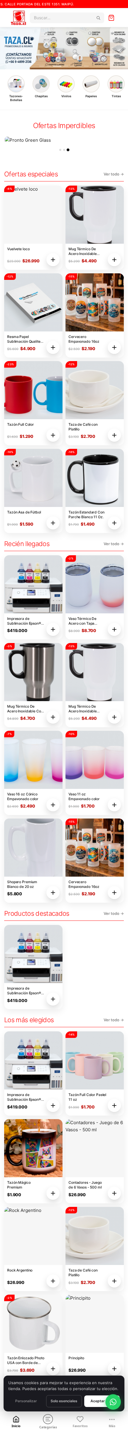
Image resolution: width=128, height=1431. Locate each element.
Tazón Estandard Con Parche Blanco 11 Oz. (86, 514)
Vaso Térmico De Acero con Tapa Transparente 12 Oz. (85, 621)
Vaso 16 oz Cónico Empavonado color (22, 796)
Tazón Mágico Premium (19, 1184)
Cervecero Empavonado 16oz (83, 339)
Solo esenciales (64, 1401)
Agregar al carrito (53, 259)
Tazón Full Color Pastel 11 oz (87, 1097)
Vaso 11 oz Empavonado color (84, 796)
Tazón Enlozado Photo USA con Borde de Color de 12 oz (25, 1360)
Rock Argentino (19, 1270)
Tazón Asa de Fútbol (24, 512)
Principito (76, 1358)
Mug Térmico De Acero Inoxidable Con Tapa (25, 709)
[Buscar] (98, 18)
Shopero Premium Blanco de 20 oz (22, 884)
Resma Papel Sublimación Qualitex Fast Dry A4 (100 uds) (25, 339)
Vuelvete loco (18, 249)
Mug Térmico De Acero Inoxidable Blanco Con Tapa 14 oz (87, 251)
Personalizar (26, 1401)
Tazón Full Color (20, 424)
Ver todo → (114, 174)
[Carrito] (111, 18)
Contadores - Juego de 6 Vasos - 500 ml (85, 1184)
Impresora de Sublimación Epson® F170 (24, 621)
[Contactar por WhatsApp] (113, 1402)
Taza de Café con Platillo (83, 426)
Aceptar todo (102, 1401)
